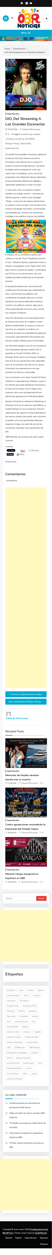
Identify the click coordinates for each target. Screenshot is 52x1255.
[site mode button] (46, 18)
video (25, 1074)
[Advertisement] (26, 588)
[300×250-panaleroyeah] (26, 236)
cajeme (41, 990)
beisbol (31, 990)
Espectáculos (13, 114)
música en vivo (13, 1032)
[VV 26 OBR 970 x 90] (26, 38)
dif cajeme (24, 1001)
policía (9, 1058)
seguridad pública (14, 1068)
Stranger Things (12, 144)
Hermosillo (11, 1016)
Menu (24, 32)
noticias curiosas (14, 1037)
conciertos (11, 1001)
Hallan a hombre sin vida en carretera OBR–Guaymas (27, 1115)
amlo (21, 990)
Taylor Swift (25, 144)
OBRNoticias (20, 1047)
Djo (31, 134)
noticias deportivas (15, 1042)
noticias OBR (32, 1042)
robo (40, 1063)
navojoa (26, 1032)
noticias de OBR (31, 1037)
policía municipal (23, 1058)
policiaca (35, 1053)
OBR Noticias (34, 1047)
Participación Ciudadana (17, 1053)
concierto (24, 134)
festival (37, 134)
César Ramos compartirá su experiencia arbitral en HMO (26, 1135)
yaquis (34, 1074)
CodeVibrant (41, 1233)
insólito (35, 1016)
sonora (29, 1068)
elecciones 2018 (29, 1006)
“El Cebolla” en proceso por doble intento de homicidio (27, 1125)
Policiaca (44, 1244)
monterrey (19, 139)
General (8, 1238)
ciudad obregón (13, 995)
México (25, 1027)
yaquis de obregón (14, 1079)
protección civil (13, 1063)
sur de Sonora (12, 1074)
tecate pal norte (12, 148)
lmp (33, 1021)
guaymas (33, 1011)
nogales (37, 1032)
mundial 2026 (12, 1027)
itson (9, 1021)
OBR (9, 1047)
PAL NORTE (30, 139)
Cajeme (18, 1238)
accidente (11, 990)
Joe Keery (9, 139)
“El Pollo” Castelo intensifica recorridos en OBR (26, 1145)
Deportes (44, 1238)
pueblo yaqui (28, 1063)
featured (10, 1011)
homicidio (24, 1016)
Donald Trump (13, 1006)
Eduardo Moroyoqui (31, 129)
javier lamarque (21, 1021)
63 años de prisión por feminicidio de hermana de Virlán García (24, 1105)
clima (26, 995)
